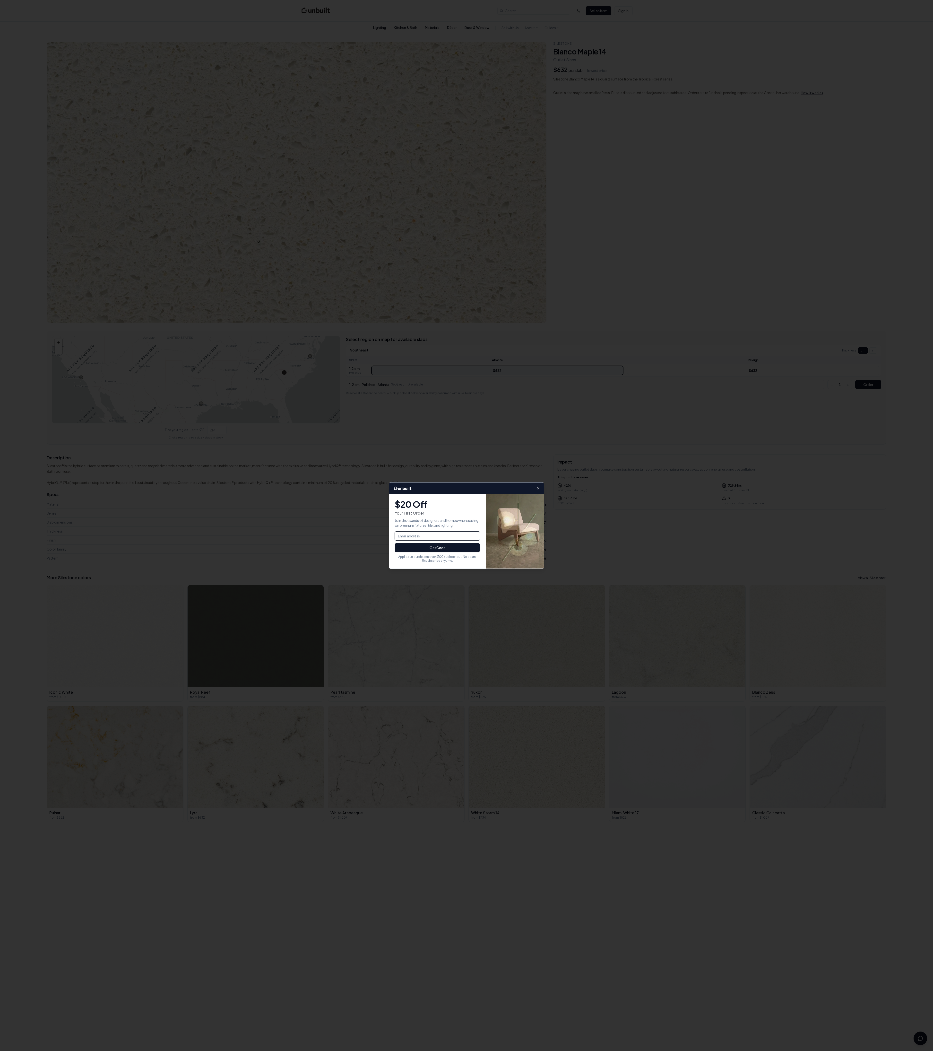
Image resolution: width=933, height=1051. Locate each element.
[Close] (538, 488)
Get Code (437, 547)
